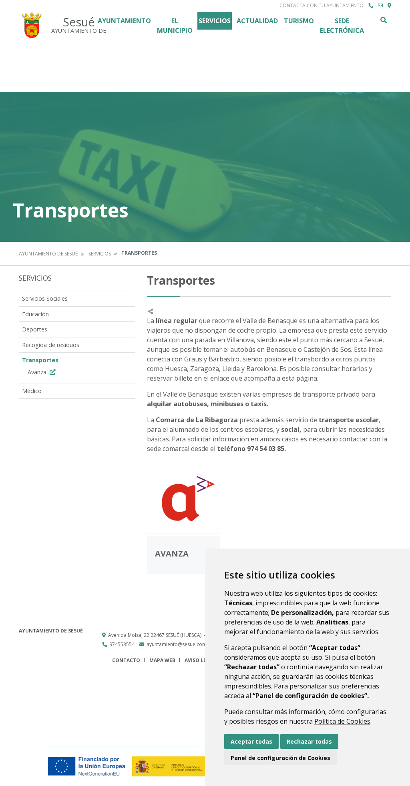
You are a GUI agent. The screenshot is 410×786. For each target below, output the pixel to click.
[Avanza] (183, 499)
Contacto (126, 660)
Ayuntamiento (124, 20)
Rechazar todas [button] (309, 741)
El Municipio (175, 25)
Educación (35, 314)
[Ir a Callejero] (389, 5)
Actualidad (257, 20)
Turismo (299, 20)
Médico (32, 391)
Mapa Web (162, 660)
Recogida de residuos (50, 345)
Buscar (383, 20)
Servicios (215, 20)
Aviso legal (200, 660)
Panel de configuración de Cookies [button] (280, 758)
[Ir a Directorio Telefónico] (370, 5)
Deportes (34, 329)
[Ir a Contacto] (380, 5)
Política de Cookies (342, 721)
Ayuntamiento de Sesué (48, 253)
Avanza (38, 372)
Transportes (40, 360)
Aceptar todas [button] (251, 741)
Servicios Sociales (45, 298)
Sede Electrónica (342, 25)
